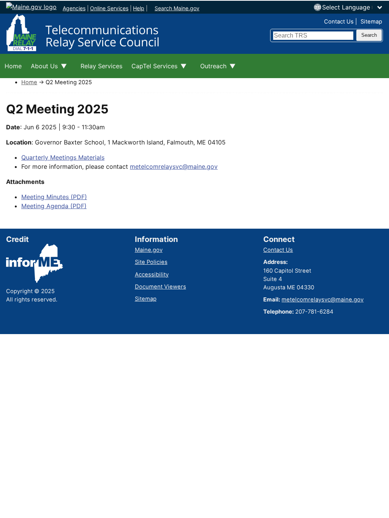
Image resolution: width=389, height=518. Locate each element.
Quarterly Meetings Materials (62, 157)
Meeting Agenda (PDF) (54, 206)
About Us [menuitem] (42, 70)
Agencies (74, 8)
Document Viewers (160, 286)
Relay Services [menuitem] (101, 66)
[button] (352, 7)
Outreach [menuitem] (211, 70)
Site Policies (151, 262)
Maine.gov (149, 249)
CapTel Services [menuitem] (152, 70)
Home (29, 82)
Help (138, 8)
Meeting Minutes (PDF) (54, 197)
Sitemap (371, 21)
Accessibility (152, 274)
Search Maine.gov (177, 8)
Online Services (109, 8)
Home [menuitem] (13, 66)
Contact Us (339, 21)
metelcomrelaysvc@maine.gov (174, 166)
